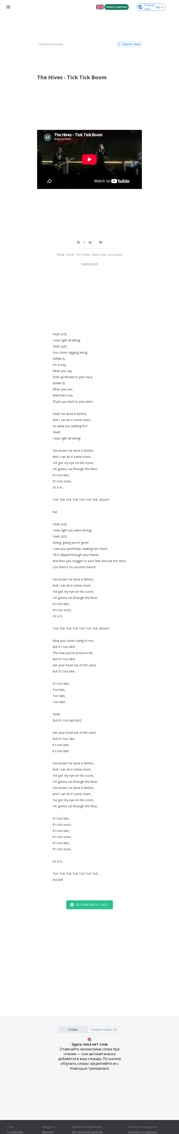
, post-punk (114, 254)
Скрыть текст (131, 44)
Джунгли (47, 1132)
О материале (89, 263)
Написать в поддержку (142, 1132)
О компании (15, 1132)
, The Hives (82, 254)
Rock (70, 254)
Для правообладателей (87, 1132)
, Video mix (98, 254)
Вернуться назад (52, 44)
